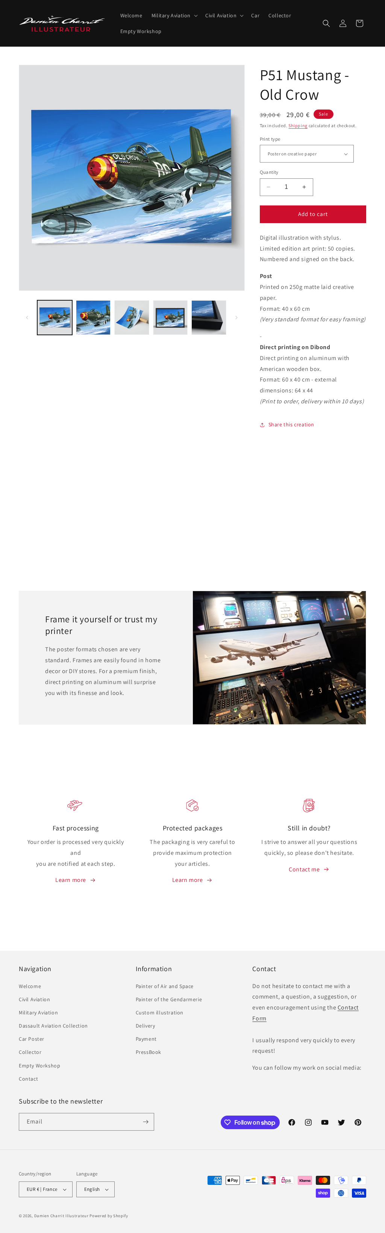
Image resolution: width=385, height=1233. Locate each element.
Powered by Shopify (108, 1215)
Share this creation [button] (291, 424)
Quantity (269, 172)
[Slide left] (27, 317)
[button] (174, 15)
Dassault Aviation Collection (53, 1025)
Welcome (30, 986)
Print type (270, 139)
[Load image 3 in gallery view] (131, 317)
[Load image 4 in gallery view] (170, 317)
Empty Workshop (39, 1065)
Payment (146, 1038)
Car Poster (31, 1038)
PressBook (148, 1052)
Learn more (70, 880)
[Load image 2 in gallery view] (93, 317)
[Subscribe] (145, 1122)
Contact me (304, 869)
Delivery (145, 1025)
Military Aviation (38, 1012)
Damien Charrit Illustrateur (61, 1215)
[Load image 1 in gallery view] (54, 317)
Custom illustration (159, 1012)
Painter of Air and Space (165, 986)
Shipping (298, 125)
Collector (30, 1052)
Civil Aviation (34, 999)
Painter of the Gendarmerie (169, 999)
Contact (28, 1078)
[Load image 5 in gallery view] (208, 317)
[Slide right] (236, 317)
